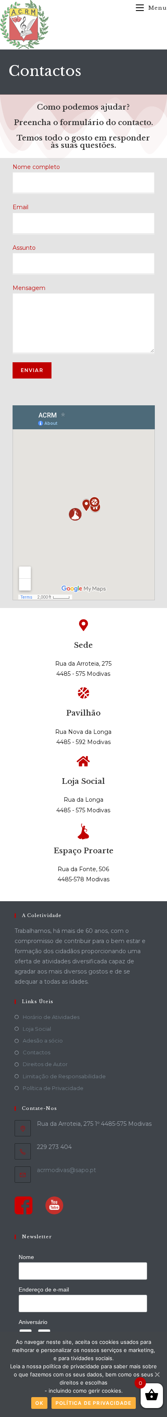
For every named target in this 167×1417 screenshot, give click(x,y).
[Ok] (157, 1374)
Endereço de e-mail (44, 1289)
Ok (39, 1403)
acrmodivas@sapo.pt (66, 1170)
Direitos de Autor (45, 1064)
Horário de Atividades (51, 1017)
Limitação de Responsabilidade (64, 1076)
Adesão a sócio (43, 1040)
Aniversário (33, 1322)
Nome (26, 1257)
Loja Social (37, 1028)
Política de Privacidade (53, 1088)
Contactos (36, 1052)
